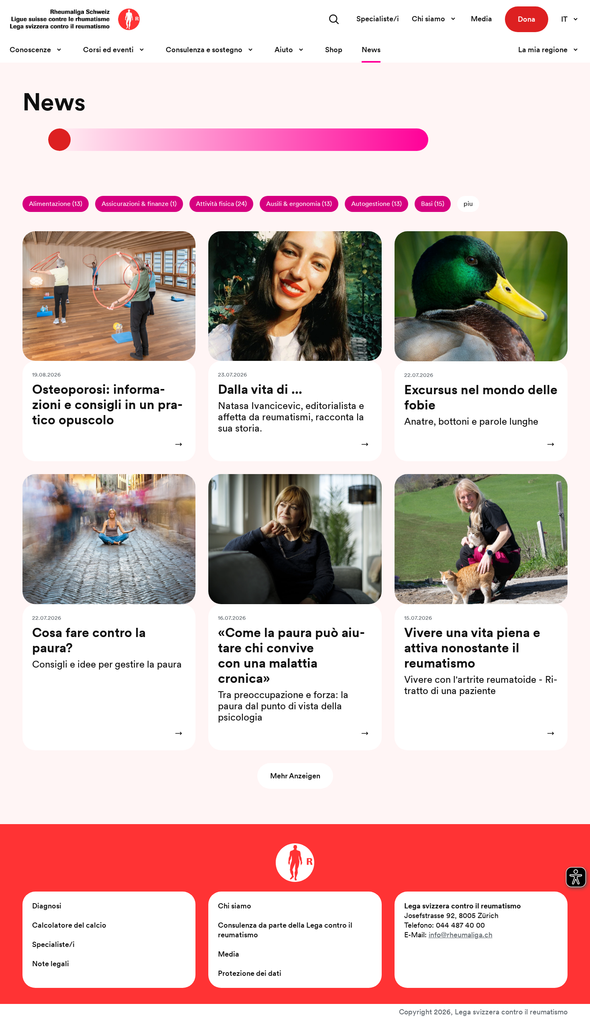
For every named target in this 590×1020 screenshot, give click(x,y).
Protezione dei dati (249, 973)
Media (481, 18)
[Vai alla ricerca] (334, 19)
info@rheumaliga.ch (460, 934)
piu (468, 204)
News (371, 49)
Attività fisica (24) (221, 204)
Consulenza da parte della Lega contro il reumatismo (285, 930)
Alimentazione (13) (55, 204)
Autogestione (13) (376, 204)
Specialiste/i (377, 18)
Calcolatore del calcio (69, 925)
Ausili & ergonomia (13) (299, 204)
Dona (526, 19)
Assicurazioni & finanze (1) (139, 204)
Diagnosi (46, 906)
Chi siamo (234, 906)
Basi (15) (432, 204)
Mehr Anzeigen (295, 776)
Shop (333, 49)
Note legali (50, 963)
